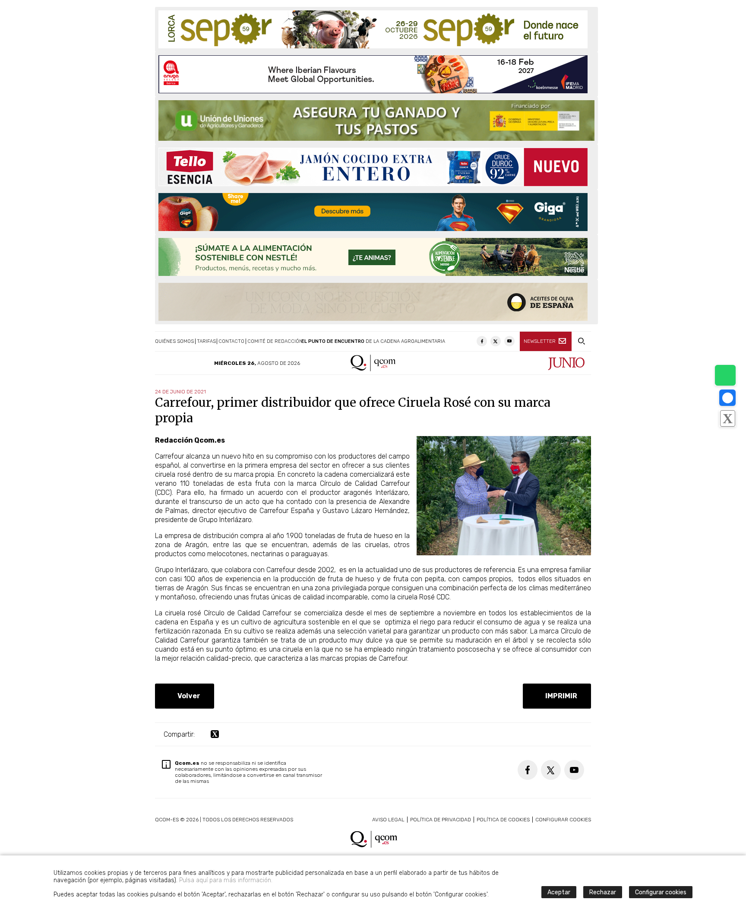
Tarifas (206, 341)
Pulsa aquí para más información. (225, 880)
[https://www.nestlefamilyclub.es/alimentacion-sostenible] (373, 257)
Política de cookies (503, 820)
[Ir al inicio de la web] (373, 369)
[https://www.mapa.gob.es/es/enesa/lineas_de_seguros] (376, 120)
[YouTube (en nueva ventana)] (509, 341)
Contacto (231, 341)
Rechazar (602, 892)
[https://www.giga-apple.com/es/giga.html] (373, 212)
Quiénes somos (174, 341)
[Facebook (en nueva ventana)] (482, 341)
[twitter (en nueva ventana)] (215, 734)
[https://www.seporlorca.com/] (373, 29)
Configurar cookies (563, 820)
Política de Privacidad (440, 820)
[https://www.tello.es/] (373, 167)
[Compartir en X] (727, 418)
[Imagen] (504, 553)
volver (187, 696)
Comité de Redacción (275, 341)
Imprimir (559, 696)
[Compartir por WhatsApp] (725, 375)
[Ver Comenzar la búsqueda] (581, 341)
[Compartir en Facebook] (727, 398)
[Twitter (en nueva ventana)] (495, 341)
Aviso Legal (388, 820)
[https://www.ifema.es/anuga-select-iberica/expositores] (373, 74)
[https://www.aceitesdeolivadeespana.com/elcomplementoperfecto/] (373, 302)
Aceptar (558, 892)
